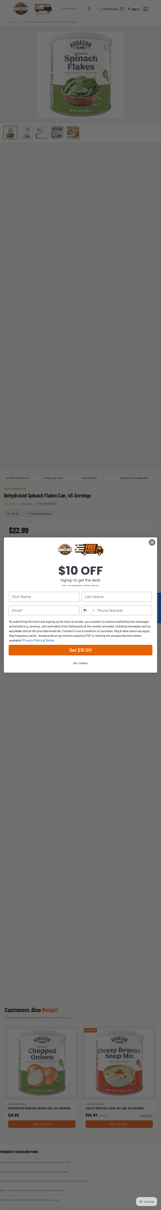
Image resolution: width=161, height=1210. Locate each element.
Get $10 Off (81, 650)
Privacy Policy (32, 640)
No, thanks (80, 663)
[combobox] (88, 610)
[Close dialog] (152, 542)
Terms (50, 640)
